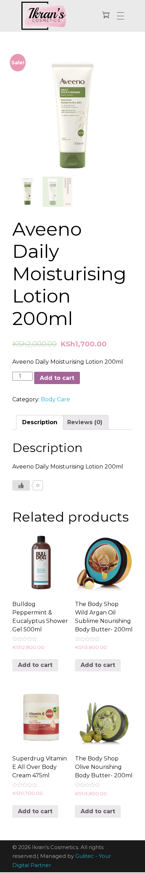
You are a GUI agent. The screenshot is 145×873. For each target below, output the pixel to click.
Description (39, 422)
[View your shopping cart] (106, 15)
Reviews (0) (84, 422)
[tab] (39, 422)
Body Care (55, 399)
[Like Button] (21, 485)
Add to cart (57, 378)
